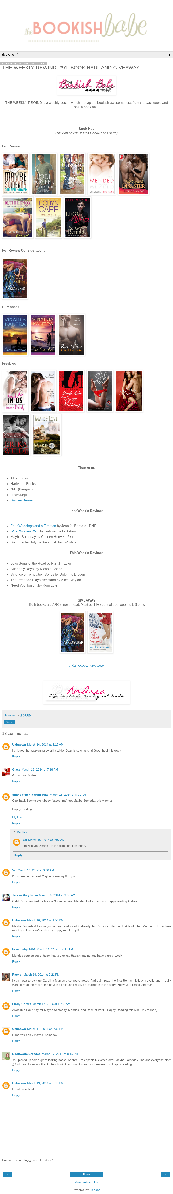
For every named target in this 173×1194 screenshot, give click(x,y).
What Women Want (25, 531)
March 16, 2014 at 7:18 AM (40, 769)
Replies (22, 832)
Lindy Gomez (21, 1004)
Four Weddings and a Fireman (33, 526)
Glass (16, 769)
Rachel (17, 974)
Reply (16, 756)
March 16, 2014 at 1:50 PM (45, 920)
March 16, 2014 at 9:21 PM (41, 974)
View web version (86, 1182)
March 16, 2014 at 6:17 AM (45, 744)
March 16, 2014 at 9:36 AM (57, 895)
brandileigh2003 (23, 949)
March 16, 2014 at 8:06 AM (36, 870)
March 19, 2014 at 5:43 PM (45, 1083)
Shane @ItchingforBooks (30, 794)
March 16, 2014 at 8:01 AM (68, 794)
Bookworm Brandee (26, 1053)
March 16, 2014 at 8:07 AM (46, 839)
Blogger (94, 1189)
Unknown (19, 744)
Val (25, 839)
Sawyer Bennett (22, 500)
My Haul (17, 817)
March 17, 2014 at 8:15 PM (60, 1053)
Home (86, 1174)
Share (9, 722)
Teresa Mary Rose (25, 895)
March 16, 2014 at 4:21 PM (55, 949)
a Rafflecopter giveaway (87, 665)
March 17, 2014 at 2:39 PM (45, 1029)
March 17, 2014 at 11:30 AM (51, 1004)
